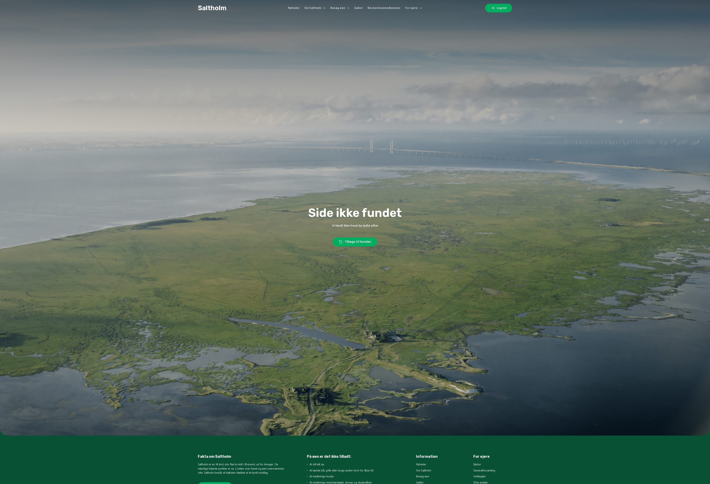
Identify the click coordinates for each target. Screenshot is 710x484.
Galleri (358, 8)
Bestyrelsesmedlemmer (384, 8)
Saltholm (212, 8)
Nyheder (294, 8)
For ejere (411, 8)
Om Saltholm (313, 8)
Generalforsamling (484, 471)
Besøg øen (337, 8)
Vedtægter (479, 477)
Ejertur (477, 465)
